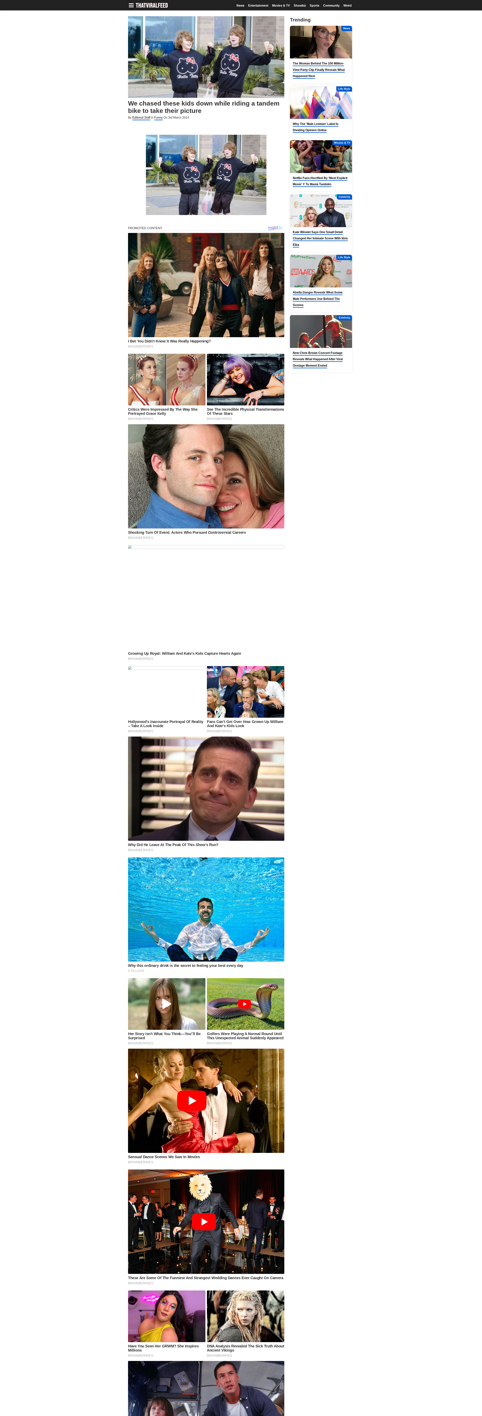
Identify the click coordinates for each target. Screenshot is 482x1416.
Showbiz (300, 5)
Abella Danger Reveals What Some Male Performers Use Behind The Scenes (317, 299)
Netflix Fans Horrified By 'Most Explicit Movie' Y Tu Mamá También (320, 181)
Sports (314, 5)
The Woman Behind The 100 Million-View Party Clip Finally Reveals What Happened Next (319, 70)
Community (331, 5)
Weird (347, 5)
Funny (158, 117)
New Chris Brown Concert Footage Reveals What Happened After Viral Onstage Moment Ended (318, 359)
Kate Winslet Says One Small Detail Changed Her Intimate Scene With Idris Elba (320, 238)
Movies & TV (281, 5)
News (240, 5)
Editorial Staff (141, 117)
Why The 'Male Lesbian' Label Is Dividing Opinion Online (315, 127)
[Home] (151, 5)
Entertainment (258, 5)
